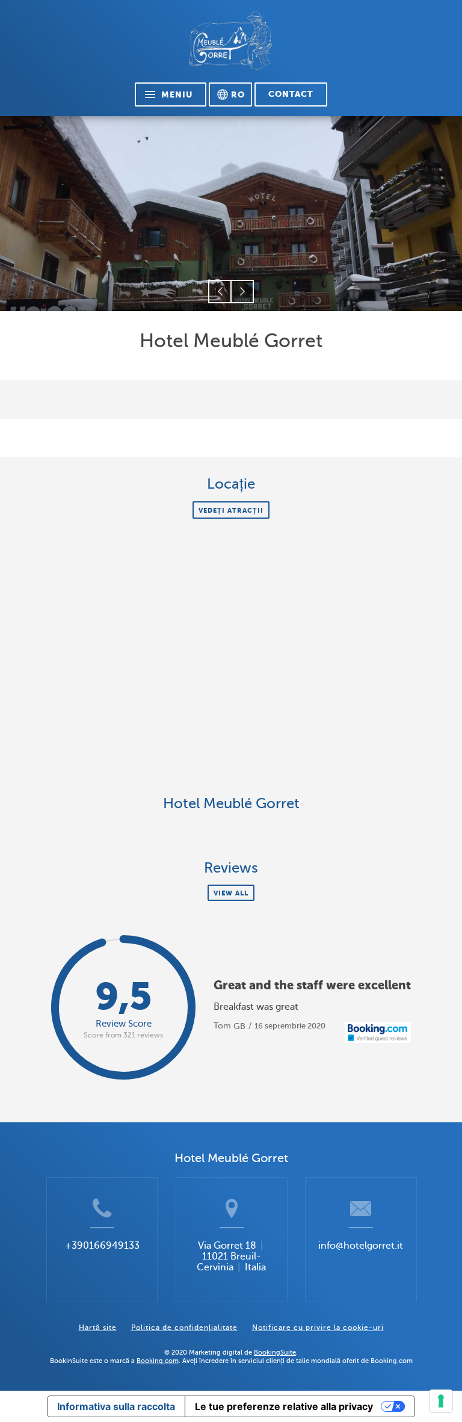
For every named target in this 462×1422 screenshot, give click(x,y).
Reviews (231, 868)
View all (231, 893)
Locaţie (231, 484)
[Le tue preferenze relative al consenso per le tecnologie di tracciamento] (441, 1401)
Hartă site (98, 1327)
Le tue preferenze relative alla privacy (284, 1406)
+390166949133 (102, 1245)
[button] (220, 291)
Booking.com (158, 1360)
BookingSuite (275, 1352)
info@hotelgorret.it (360, 1245)
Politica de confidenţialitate (184, 1327)
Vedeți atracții (231, 510)
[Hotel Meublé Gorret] (231, 46)
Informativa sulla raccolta (116, 1406)
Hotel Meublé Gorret (231, 804)
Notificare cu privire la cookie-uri (318, 1327)
